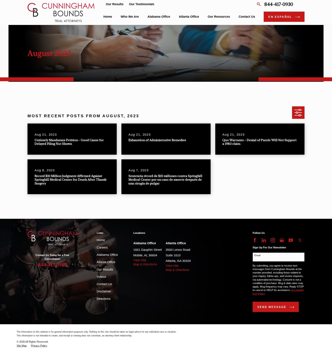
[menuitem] (22, 345)
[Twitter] (300, 240)
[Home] (60, 12)
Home (101, 240)
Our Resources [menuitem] (219, 16)
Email (257, 255)
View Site (139, 260)
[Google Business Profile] (282, 240)
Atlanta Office (106, 262)
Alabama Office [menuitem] (158, 16)
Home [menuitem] (107, 16)
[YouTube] (291, 240)
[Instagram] (273, 240)
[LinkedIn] (264, 240)
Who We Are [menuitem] (130, 16)
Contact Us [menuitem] (247, 16)
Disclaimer (104, 291)
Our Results (114, 4)
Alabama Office (107, 255)
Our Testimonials (141, 4)
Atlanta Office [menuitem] (189, 16)
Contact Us (104, 284)
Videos (101, 277)
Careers (102, 247)
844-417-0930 (278, 4)
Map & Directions (145, 264)
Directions (103, 299)
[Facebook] (255, 240)
